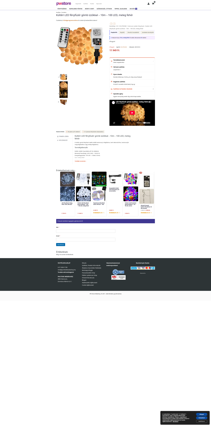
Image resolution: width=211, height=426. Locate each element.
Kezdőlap (112, 26)
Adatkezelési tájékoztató (89, 283)
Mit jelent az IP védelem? (74, 131)
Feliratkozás (60, 244)
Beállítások (202, 421)
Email (58, 236)
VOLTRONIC (123, 26)
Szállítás (85, 3)
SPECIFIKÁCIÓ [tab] (63, 140)
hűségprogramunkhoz (70, 20)
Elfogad (202, 414)
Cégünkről (78, 3)
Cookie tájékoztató (88, 285)
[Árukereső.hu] (118, 272)
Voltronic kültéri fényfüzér (136, 26)
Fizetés (92, 3)
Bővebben (175, 421)
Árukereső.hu (142, 273)
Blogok (84, 280)
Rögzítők (122, 32)
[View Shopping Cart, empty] (153, 4)
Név (57, 227)
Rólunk (84, 263)
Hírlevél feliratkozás (88, 278)
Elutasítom (202, 418)
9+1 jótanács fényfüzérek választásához (94, 131)
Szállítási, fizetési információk (91, 265)
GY (117, 26)
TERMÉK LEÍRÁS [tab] (64, 136)
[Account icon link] (148, 4)
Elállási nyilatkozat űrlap (89, 275)
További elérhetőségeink (66, 272)
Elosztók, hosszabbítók (133, 32)
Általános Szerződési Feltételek (91, 268)
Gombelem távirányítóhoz (148, 32)
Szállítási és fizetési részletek (122, 89)
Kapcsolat (99, 3)
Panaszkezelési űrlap (88, 273)
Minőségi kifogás (87, 270)
